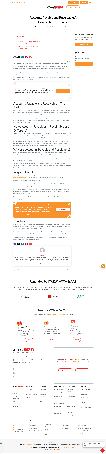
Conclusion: (22, 51)
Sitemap (73, 447)
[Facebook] (13, 2)
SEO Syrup (59, 449)
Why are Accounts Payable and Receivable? (29, 46)
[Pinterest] (25, 2)
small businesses (26, 154)
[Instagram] (15, 2)
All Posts (42, 263)
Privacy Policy (20, 380)
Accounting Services (66, 26)
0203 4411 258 (76, 361)
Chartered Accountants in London (30, 444)
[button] (90, 2)
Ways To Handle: (23, 48)
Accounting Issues (57, 26)
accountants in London (29, 287)
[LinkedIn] (20, 2)
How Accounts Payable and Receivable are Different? (31, 43)
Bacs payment (61, 158)
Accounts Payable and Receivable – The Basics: (29, 41)
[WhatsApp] (22, 2)
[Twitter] (18, 2)
